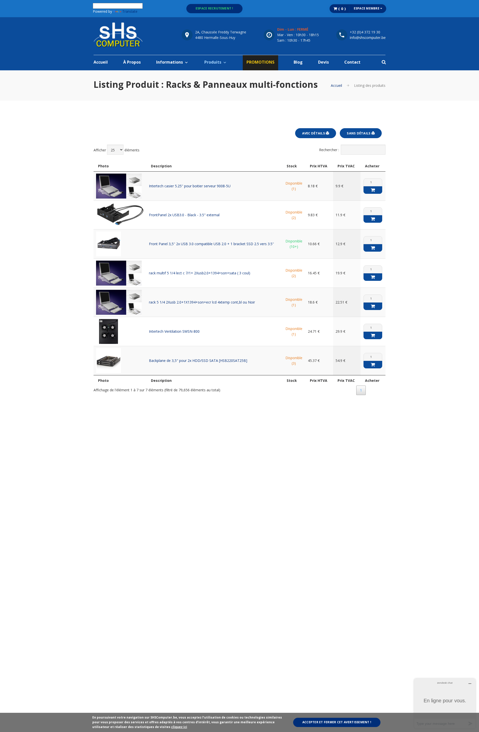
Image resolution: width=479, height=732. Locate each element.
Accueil (101, 62)
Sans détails (359, 133)
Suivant (376, 390)
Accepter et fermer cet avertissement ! (336, 722)
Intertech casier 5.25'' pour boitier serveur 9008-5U (190, 186)
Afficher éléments (116, 150)
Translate (129, 11)
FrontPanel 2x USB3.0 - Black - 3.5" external (184, 214)
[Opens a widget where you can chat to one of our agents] (444, 703)
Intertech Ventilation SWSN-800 (174, 331)
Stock (292, 166)
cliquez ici (179, 727)
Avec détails (314, 133)
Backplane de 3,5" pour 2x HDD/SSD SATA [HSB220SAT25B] (198, 360)
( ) (341, 8)
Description (161, 166)
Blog (298, 62)
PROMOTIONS (260, 62)
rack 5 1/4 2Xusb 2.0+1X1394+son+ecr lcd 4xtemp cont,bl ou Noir (202, 302)
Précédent (344, 390)
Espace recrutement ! (214, 8)
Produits (212, 62)
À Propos (132, 62)
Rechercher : (329, 149)
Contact (352, 62)
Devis (323, 62)
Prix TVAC (346, 166)
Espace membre (367, 8)
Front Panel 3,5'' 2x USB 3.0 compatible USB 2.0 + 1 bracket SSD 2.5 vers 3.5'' (211, 243)
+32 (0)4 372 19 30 (365, 32)
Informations (169, 62)
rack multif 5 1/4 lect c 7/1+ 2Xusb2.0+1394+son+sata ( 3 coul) (199, 273)
